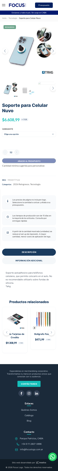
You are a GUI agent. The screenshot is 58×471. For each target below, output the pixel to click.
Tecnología (13, 18)
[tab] (29, 252)
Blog (29, 420)
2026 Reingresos (21, 184)
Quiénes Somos (29, 410)
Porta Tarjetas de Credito (14, 336)
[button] (3, 5)
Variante (6, 129)
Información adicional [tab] (29, 260)
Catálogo (29, 415)
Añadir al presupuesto (29, 161)
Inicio (4, 18)
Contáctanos (29, 384)
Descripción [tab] (29, 252)
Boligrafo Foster (43, 334)
